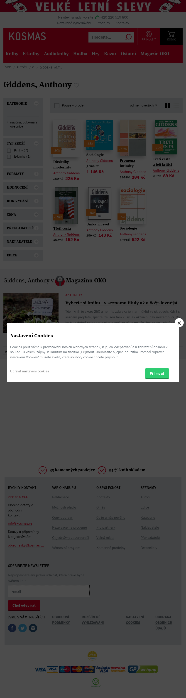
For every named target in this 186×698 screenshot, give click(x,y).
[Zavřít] (179, 322)
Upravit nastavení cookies (29, 371)
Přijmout (157, 373)
